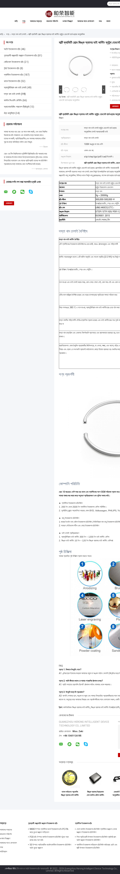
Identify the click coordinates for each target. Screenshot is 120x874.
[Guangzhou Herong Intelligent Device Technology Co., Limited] (60, 14)
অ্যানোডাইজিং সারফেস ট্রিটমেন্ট (16, 106)
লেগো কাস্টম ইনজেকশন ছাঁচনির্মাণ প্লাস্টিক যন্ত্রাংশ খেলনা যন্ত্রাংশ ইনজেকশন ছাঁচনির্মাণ (97, 830)
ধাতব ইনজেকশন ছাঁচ (12, 81)
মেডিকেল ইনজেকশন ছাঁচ (14, 61)
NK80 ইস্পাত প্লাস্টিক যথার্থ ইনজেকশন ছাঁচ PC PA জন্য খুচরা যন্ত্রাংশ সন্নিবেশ (49, 830)
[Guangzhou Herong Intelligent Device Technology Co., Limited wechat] (24, 192)
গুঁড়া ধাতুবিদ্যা (9, 113)
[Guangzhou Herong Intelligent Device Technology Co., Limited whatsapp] (16, 192)
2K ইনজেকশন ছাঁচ (11, 68)
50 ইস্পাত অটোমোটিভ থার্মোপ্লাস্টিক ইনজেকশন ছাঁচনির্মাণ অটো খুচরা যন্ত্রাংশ (50, 846)
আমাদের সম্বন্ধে (36, 21)
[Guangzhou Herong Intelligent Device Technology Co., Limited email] (8, 192)
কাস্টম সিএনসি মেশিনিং (13, 100)
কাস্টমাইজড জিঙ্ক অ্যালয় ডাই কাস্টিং (76, 707)
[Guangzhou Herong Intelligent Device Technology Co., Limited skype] (33, 192)
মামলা (108, 21)
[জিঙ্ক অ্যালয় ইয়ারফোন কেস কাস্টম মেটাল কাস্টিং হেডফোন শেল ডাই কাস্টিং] (95, 778)
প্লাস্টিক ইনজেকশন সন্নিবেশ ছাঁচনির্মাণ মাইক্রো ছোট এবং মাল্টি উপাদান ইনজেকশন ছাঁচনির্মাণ (97, 846)
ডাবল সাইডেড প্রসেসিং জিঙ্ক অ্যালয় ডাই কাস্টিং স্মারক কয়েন (70, 793)
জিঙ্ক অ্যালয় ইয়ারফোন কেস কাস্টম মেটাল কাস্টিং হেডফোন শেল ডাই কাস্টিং (95, 793)
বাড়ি (16, 21)
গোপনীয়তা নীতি (10, 868)
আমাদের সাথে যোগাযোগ (85, 21)
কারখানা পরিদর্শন (52, 21)
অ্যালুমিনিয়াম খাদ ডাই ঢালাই (15, 87)
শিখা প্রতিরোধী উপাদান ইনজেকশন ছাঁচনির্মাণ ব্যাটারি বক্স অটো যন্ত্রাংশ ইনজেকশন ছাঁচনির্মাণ (96, 838)
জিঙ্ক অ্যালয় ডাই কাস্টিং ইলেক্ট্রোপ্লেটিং (105, 707)
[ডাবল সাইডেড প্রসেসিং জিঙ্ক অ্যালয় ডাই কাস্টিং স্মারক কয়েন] (70, 778)
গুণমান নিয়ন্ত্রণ (68, 21)
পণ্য (23, 21)
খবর (100, 21)
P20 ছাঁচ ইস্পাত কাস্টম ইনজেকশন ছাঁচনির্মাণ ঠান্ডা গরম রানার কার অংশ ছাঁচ (49, 838)
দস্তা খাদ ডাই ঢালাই (19, 34)
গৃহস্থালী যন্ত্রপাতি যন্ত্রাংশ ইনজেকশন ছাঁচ (20, 55)
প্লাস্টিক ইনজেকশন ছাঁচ (13, 74)
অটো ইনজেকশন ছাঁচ (12, 49)
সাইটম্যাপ (3, 851)
